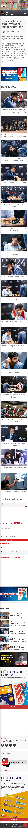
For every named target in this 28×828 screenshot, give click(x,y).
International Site (5, 770)
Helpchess (20, 826)
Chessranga (14, 826)
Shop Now (14, 707)
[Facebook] (10, 745)
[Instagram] (14, 745)
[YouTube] (6, 745)
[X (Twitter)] (2, 745)
